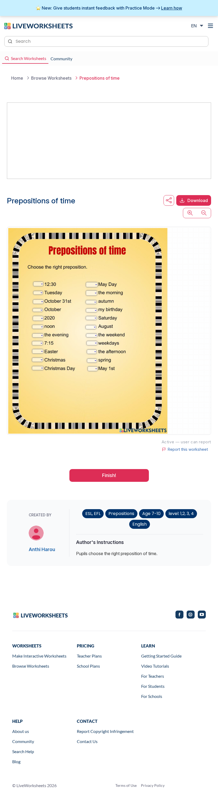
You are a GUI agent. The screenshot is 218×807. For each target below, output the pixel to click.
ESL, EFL (92, 513)
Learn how (171, 8)
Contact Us (87, 741)
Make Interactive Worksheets (39, 655)
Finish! (109, 475)
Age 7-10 (151, 513)
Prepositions (121, 513)
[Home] (38, 25)
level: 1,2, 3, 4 (181, 513)
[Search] (10, 41)
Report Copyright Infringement (105, 731)
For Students (153, 686)
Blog (16, 761)
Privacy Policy (153, 785)
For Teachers (152, 676)
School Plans (88, 665)
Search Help (23, 751)
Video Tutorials (155, 665)
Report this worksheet (187, 449)
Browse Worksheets (30, 665)
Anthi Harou (42, 549)
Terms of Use (126, 785)
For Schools (151, 696)
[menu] (210, 26)
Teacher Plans (89, 655)
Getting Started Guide (161, 655)
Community (23, 741)
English (139, 524)
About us (20, 731)
